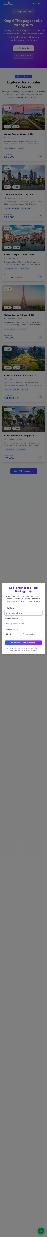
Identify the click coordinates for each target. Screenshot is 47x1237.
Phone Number (12, 629)
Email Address (12, 619)
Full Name (11, 608)
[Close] (42, 586)
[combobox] (13, 634)
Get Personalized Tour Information (24, 643)
